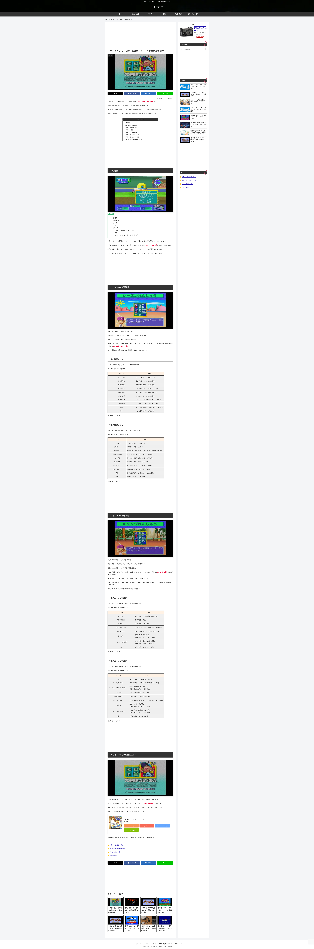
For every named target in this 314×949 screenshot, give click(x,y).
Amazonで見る (131, 826)
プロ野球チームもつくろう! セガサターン (136, 819)
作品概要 (128, 123)
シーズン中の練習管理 (131, 125)
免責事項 (161, 944)
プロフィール (140, 944)
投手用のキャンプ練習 (133, 134)
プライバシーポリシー (151, 944)
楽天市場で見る (146, 826)
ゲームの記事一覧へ (115, 852)
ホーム (134, 944)
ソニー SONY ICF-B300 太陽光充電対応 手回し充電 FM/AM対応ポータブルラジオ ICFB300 (200, 28)
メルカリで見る (131, 830)
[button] (205, 49)
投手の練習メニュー (132, 127)
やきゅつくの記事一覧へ (116, 845)
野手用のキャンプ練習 (133, 137)
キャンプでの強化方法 (131, 132)
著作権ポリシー (169, 944)
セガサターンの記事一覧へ (117, 848)
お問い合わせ (178, 944)
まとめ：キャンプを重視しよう (134, 139)
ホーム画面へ (113, 855)
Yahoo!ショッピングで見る (162, 826)
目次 (137, 119)
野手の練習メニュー (132, 130)
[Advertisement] (140, 36)
